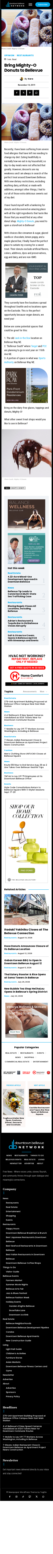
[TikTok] (23, 1496)
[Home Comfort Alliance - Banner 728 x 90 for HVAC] (26, 1072)
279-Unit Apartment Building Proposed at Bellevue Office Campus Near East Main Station (25, 704)
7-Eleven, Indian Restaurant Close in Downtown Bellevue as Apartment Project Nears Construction (25, 742)
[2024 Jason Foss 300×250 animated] (26, 282)
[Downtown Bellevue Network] (15, 4)
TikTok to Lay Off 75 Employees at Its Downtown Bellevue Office (23, 777)
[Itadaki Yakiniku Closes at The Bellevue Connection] (26, 909)
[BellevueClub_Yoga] (26, 514)
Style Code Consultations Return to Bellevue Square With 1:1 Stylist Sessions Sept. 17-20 (24, 790)
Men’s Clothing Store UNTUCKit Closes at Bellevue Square (25, 755)
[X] (23, 93)
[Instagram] (16, 1496)
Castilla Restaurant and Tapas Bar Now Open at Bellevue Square (39, 1111)
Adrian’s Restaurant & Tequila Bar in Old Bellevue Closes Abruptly (23, 623)
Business (8, 725)
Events (7, 784)
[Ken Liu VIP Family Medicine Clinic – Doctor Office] (26, 548)
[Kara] (22, 79)
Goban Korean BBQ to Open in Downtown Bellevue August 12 (23, 962)
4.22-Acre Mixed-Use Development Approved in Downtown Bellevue (22, 579)
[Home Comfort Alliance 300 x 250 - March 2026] (26, 668)
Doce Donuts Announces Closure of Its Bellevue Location (26, 947)
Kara (30, 79)
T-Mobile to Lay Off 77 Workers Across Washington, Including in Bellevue (24, 730)
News (11, 588)
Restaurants (25, 55)
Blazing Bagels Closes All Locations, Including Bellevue (22, 609)
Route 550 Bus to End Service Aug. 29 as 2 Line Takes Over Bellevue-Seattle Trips (25, 766)
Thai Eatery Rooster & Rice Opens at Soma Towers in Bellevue (25, 976)
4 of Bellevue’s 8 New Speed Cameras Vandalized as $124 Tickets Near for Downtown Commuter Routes (23, 717)
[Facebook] (17, 93)
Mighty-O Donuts (25, 221)
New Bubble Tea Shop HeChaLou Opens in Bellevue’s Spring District (25, 990)
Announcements (30, 691)
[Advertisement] (26, 1527)
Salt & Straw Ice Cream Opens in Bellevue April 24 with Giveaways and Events (23, 638)
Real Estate (14, 573)
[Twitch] (30, 1496)
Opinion (9, 55)
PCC (44, 346)
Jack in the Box (22, 338)
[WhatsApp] (36, 93)
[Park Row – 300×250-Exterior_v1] (26, 387)
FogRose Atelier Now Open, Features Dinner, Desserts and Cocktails (13, 1121)
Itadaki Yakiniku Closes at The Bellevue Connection (26, 931)
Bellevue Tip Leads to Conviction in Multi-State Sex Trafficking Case (22, 594)
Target (34, 346)
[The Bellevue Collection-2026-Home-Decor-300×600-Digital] (26, 841)
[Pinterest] (30, 93)
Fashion (8, 750)
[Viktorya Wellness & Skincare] (26, 1020)
